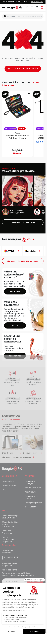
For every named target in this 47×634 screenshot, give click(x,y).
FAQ (4, 489)
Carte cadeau (8, 481)
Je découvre (15, 356)
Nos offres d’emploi (10, 570)
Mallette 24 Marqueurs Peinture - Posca (17, 136)
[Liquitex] (33, 251)
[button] (26, 8)
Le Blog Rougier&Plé (33, 502)
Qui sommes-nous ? (10, 558)
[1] (41, 142)
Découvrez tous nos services (16, 457)
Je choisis (15, 291)
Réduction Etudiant (33, 487)
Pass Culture (30, 492)
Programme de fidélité (31, 497)
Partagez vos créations (23, 222)
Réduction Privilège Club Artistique (10, 516)
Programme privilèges (30, 482)
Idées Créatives (31, 507)
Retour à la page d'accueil (25, 69)
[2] (43, 142)
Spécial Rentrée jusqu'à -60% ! (22, 2)
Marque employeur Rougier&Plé (10, 564)
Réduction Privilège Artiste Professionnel (10, 524)
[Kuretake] (12, 251)
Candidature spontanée (7, 551)
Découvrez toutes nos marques (22, 261)
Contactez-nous (9, 485)
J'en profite (15, 325)
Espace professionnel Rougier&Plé (8, 539)
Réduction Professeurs (7, 531)
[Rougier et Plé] (12, 468)
